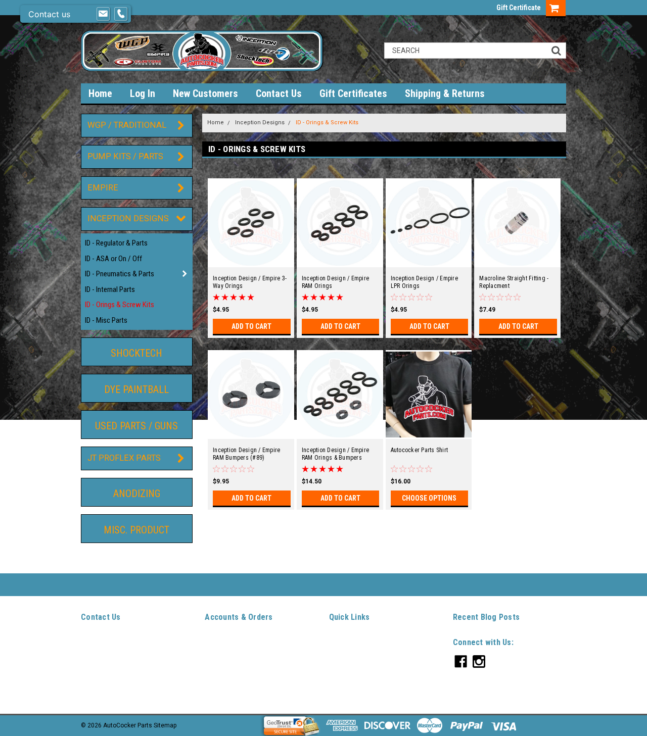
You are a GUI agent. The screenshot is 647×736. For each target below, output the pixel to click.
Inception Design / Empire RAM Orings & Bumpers (335, 454)
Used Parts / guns (136, 426)
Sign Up (238, 653)
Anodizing (136, 493)
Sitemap (216, 688)
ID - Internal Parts (110, 289)
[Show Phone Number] (120, 14)
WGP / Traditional (126, 125)
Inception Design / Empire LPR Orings (424, 282)
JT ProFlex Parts (124, 458)
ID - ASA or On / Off (113, 258)
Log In (142, 93)
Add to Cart (251, 326)
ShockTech (136, 353)
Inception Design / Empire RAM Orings (335, 282)
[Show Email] (103, 14)
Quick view (250, 260)
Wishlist (216, 642)
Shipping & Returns (445, 93)
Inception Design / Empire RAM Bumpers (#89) (246, 454)
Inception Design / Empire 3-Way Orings (250, 282)
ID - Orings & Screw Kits (119, 304)
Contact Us (279, 93)
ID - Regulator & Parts (116, 243)
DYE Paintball (136, 389)
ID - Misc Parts (106, 320)
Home (100, 93)
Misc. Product (136, 530)
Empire (102, 187)
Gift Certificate (518, 8)
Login (212, 653)
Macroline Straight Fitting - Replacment (513, 282)
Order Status (222, 665)
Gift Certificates (353, 93)
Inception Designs (128, 218)
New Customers (205, 93)
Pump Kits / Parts (125, 156)
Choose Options (429, 498)
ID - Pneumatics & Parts (119, 273)
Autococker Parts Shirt (419, 450)
